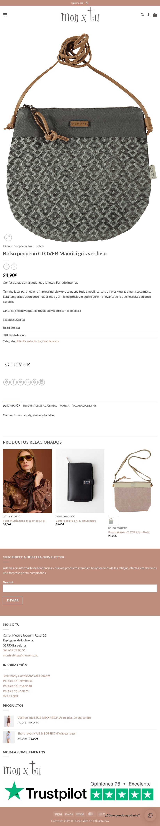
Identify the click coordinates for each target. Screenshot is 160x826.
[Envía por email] (27, 382)
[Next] (157, 498)
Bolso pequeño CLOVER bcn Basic (128, 532)
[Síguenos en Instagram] (87, 3)
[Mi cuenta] (148, 14)
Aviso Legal (10, 695)
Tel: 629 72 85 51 (14, 650)
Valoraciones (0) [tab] (84, 405)
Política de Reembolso (18, 680)
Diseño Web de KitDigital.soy (91, 820)
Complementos (22, 246)
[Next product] (6, 267)
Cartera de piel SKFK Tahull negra (76, 520)
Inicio (6, 246)
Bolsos (40, 246)
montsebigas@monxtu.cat (20, 655)
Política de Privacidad (17, 685)
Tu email (8, 582)
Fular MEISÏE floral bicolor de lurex (24, 520)
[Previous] (3, 498)
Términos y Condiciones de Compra (26, 676)
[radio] (112, 520)
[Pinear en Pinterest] (34, 382)
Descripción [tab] (11, 405)
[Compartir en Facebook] (13, 382)
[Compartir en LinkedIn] (41, 382)
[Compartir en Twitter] (20, 382)
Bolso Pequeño (24, 341)
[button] (5, 14)
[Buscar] (142, 14)
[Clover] (17, 364)
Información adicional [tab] (40, 405)
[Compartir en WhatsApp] (6, 382)
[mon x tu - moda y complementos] (80, 14)
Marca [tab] (64, 405)
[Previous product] (14, 267)
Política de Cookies (15, 691)
